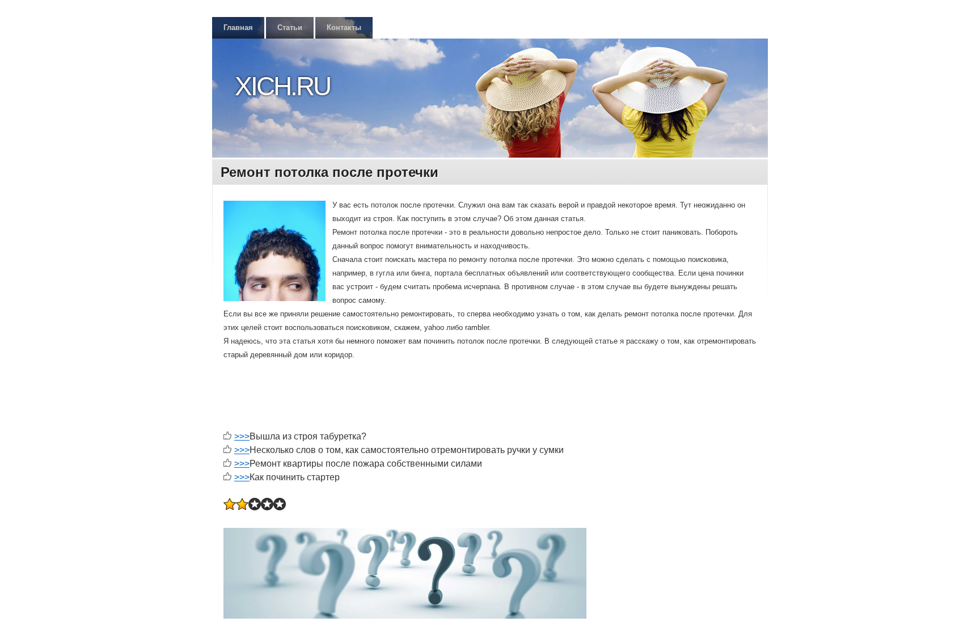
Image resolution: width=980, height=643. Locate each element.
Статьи (289, 27)
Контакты (344, 27)
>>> (242, 436)
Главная (238, 27)
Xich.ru (282, 86)
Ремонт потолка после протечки (329, 172)
